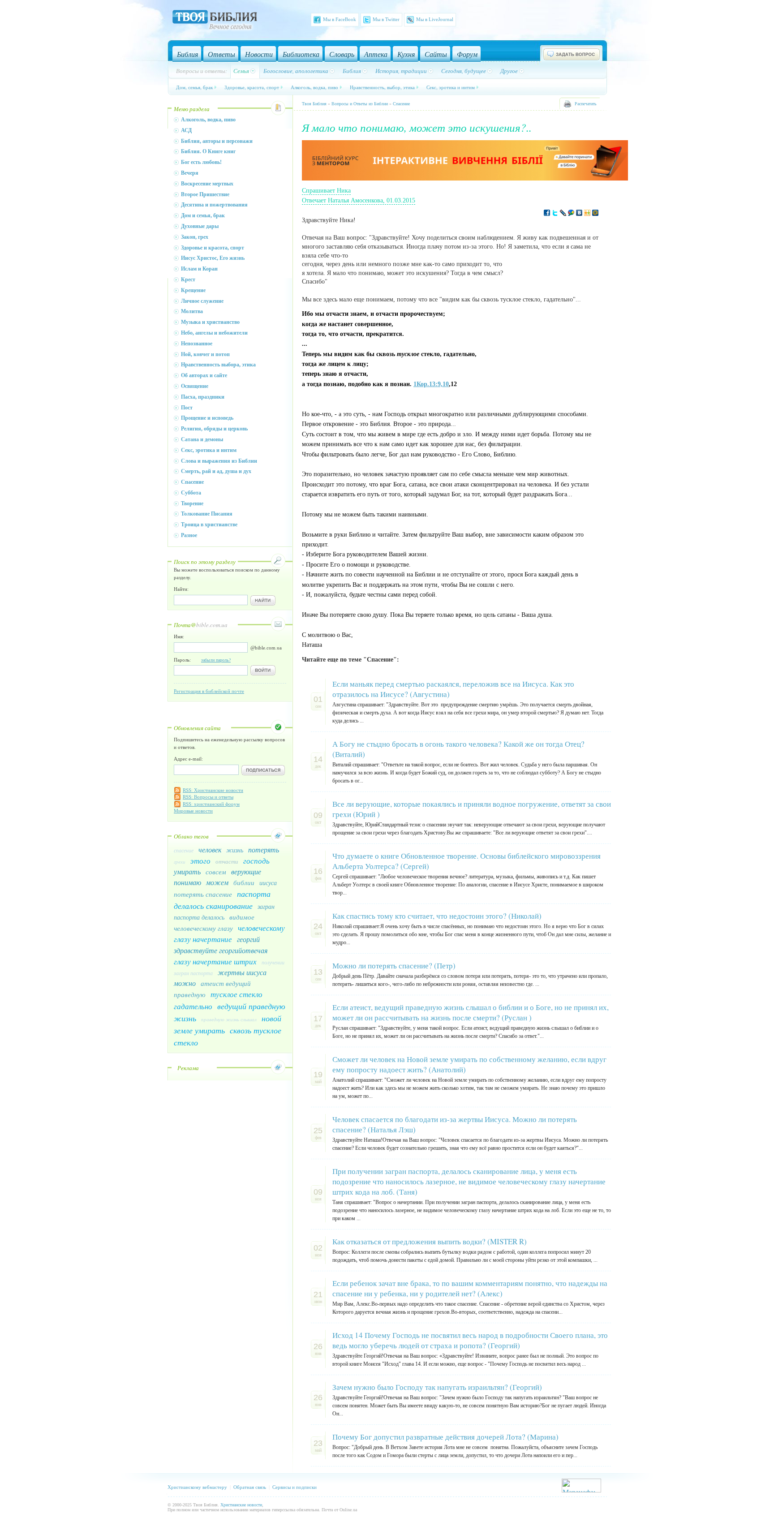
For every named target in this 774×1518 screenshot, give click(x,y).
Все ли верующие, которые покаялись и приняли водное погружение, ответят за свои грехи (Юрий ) (471, 809)
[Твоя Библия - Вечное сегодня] (214, 21)
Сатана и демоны (202, 439)
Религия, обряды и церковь (214, 429)
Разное (189, 535)
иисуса (268, 882)
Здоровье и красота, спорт (212, 248)
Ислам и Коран (199, 269)
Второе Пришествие (205, 194)
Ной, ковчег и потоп (205, 354)
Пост (187, 407)
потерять (263, 849)
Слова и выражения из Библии (219, 461)
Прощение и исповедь (207, 418)
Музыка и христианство (210, 322)
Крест (188, 279)
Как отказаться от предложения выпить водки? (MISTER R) (429, 1241)
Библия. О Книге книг (208, 151)
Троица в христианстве (209, 524)
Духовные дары (200, 226)
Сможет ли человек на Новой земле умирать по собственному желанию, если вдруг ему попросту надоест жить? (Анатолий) (469, 1064)
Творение (192, 503)
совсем (216, 871)
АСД (186, 130)
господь (256, 861)
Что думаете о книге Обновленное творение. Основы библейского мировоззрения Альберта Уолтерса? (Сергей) (466, 861)
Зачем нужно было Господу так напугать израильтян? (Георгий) (437, 1387)
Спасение (192, 482)
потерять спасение (203, 894)
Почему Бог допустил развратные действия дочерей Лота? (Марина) (445, 1437)
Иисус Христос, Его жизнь (213, 258)
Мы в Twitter (386, 19)
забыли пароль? (216, 660)
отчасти (226, 861)
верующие (246, 871)
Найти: (181, 589)
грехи (179, 861)
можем (217, 882)
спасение (184, 850)
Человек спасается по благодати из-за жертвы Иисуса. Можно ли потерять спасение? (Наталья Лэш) (454, 1124)
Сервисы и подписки (294, 1487)
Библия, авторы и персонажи (217, 141)
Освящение (194, 386)
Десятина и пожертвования (214, 205)
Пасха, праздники (202, 397)
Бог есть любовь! (201, 162)
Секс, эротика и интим (450, 87)
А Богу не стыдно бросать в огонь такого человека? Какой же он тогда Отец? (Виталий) (458, 749)
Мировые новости (193, 810)
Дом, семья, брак (194, 87)
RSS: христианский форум (211, 804)
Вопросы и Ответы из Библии (359, 103)
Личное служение (202, 301)
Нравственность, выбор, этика (382, 87)
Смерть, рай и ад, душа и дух (216, 471)
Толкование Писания (206, 514)
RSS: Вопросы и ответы (208, 797)
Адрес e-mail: (188, 758)
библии (243, 882)
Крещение (193, 290)
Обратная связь (249, 1487)
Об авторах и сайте (204, 375)
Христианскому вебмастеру (197, 1487)
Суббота (191, 493)
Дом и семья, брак (203, 215)
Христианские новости (241, 1504)
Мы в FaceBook (339, 19)
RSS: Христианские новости (213, 790)
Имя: (179, 636)
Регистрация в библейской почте (209, 691)
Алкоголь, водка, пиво (314, 87)
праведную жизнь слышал (229, 1019)
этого (200, 861)
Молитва (192, 311)
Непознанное (196, 343)
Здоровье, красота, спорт (251, 87)
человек (209, 849)
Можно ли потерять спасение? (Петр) (394, 965)
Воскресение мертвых (207, 184)
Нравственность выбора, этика (218, 364)
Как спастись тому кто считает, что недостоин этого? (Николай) (437, 916)
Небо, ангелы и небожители (214, 333)
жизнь (234, 850)
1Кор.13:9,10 (431, 384)
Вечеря (189, 173)
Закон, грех (194, 237)
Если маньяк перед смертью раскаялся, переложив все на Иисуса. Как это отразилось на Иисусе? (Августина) (453, 689)
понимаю (187, 882)
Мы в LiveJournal (434, 19)
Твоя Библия (314, 103)
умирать (187, 871)
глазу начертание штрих (215, 961)
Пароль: (202, 659)
